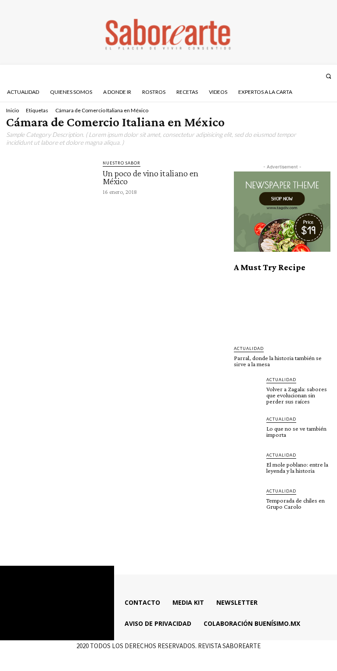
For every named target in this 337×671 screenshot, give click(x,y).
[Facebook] (279, 76)
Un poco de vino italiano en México (150, 177)
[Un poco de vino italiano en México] (50, 183)
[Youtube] (314, 76)
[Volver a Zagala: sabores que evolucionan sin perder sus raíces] (247, 389)
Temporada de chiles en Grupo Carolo (295, 503)
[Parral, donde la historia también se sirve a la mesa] (282, 309)
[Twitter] (302, 76)
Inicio (12, 110)
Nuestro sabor (121, 163)
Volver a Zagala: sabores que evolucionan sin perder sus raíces (296, 395)
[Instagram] (291, 76)
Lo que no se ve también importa (296, 431)
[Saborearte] (168, 32)
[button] (328, 76)
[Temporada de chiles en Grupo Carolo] (247, 501)
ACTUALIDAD (249, 348)
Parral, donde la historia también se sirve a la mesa (278, 361)
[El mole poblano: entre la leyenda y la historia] (247, 465)
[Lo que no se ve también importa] (247, 429)
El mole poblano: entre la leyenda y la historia (297, 467)
